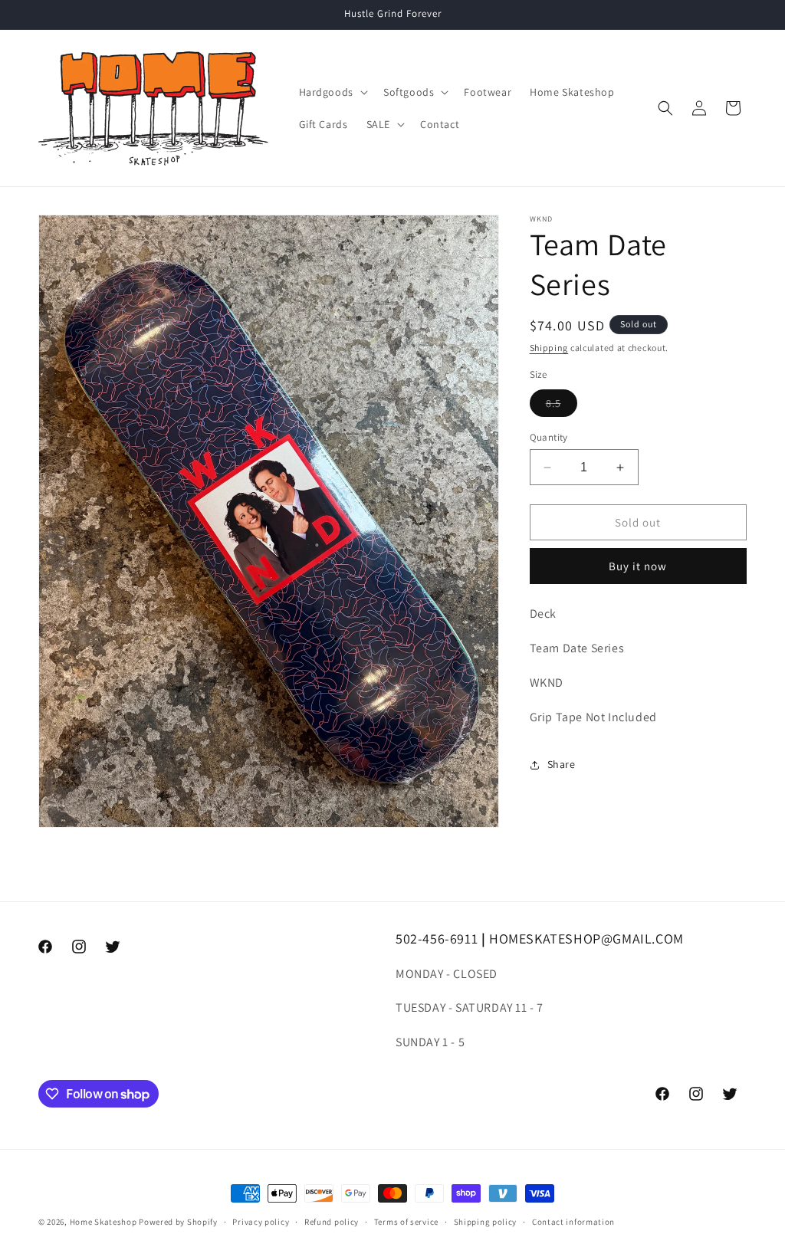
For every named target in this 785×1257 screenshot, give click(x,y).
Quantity (549, 437)
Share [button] (561, 764)
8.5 (561, 406)
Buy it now (638, 566)
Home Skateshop (103, 1221)
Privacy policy (260, 1221)
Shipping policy (485, 1221)
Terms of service (406, 1221)
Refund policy (331, 1221)
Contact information (573, 1221)
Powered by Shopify (178, 1221)
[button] (332, 92)
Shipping (549, 347)
